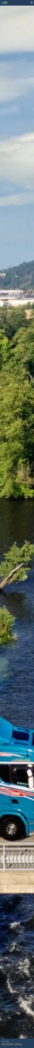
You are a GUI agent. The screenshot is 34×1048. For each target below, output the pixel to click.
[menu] (32, 3)
